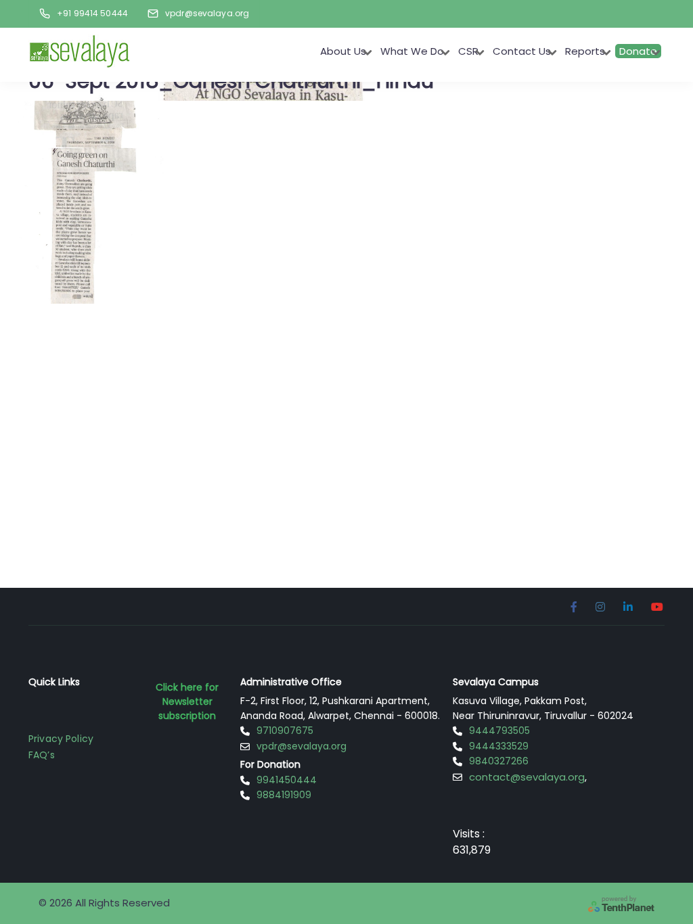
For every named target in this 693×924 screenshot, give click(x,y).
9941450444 (286, 780)
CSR (468, 51)
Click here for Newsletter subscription (187, 701)
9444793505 (499, 730)
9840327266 (499, 761)
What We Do (412, 51)
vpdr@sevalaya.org (301, 746)
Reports (585, 51)
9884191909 (283, 795)
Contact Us (522, 51)
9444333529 (499, 746)
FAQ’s (41, 755)
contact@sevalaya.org (527, 777)
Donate (638, 51)
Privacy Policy (60, 738)
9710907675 (284, 730)
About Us (343, 51)
